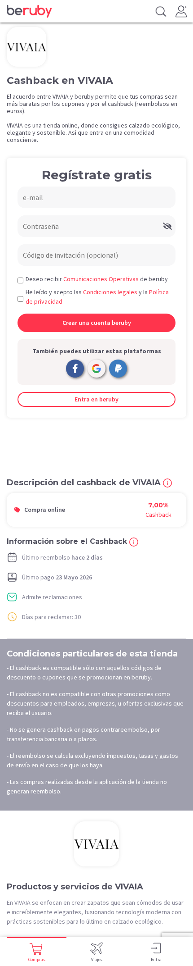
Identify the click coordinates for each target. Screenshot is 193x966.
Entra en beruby (96, 399)
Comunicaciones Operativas (101, 279)
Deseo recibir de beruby (97, 279)
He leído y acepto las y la (97, 296)
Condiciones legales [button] (110, 292)
